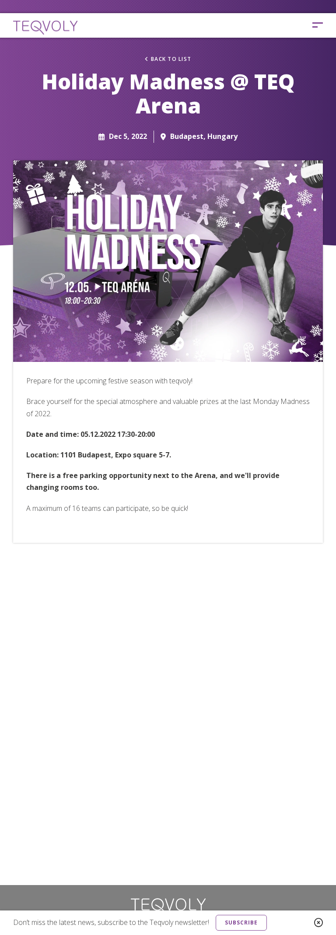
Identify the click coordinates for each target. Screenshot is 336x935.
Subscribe (241, 922)
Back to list (171, 59)
